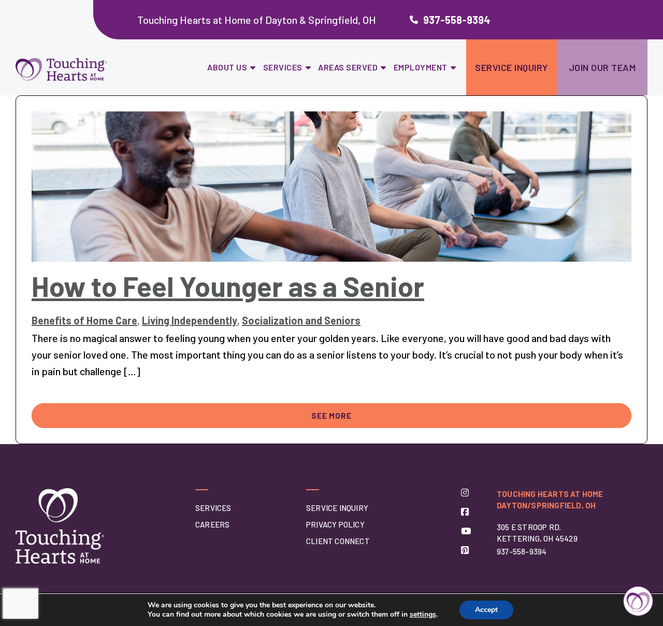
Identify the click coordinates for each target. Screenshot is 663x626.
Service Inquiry (511, 67)
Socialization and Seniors (301, 320)
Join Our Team (602, 67)
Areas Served (348, 67)
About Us (227, 67)
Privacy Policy (335, 524)
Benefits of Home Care (84, 320)
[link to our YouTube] (466, 531)
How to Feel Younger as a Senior (228, 286)
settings (423, 614)
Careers (212, 524)
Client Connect (338, 541)
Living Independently (189, 320)
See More (331, 415)
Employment (421, 67)
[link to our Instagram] (465, 492)
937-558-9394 (457, 19)
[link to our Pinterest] (465, 550)
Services (282, 67)
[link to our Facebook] (465, 511)
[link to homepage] (87, 69)
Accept (486, 610)
